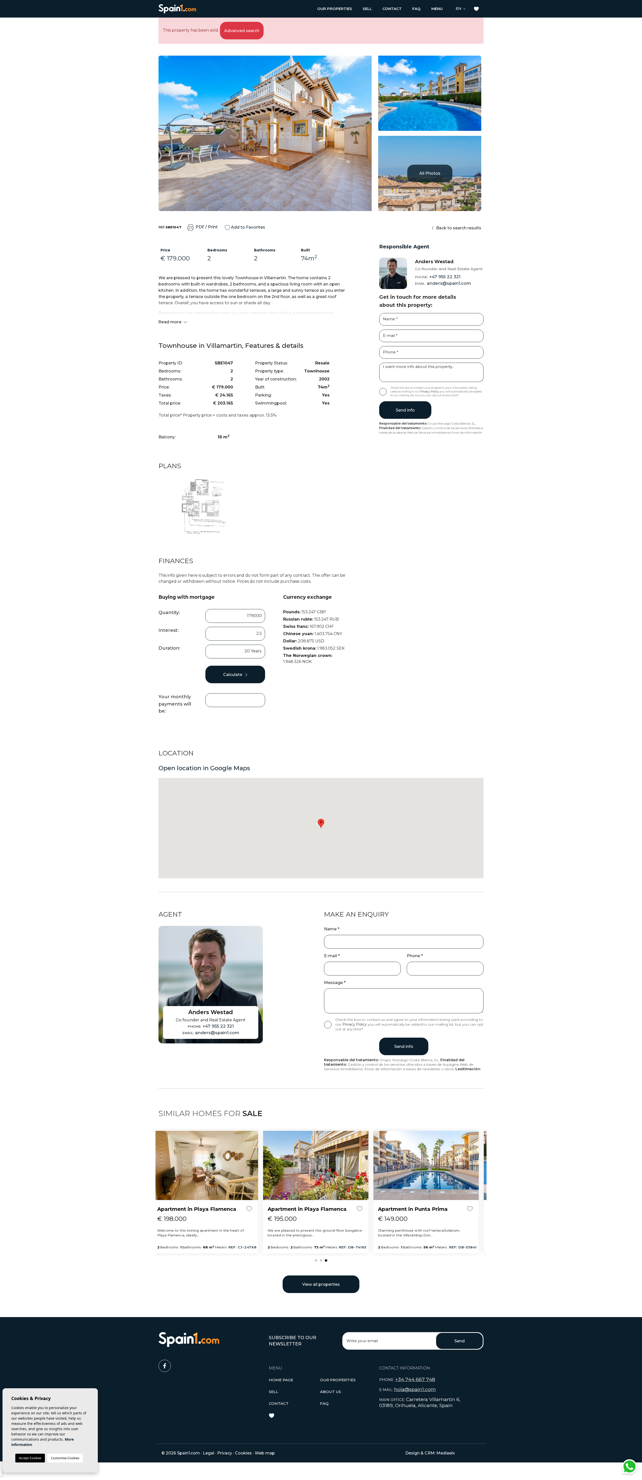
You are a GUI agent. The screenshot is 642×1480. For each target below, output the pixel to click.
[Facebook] (210, 1364)
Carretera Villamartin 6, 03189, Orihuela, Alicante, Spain (419, 1402)
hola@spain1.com (415, 1389)
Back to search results (458, 228)
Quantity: (169, 612)
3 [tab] (326, 1260)
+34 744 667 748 (415, 1379)
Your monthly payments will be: (174, 704)
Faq (416, 8)
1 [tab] (316, 1260)
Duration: (169, 648)
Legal (208, 1453)
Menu (437, 8)
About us (330, 1391)
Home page (281, 1379)
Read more (170, 322)
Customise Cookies (65, 1458)
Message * (335, 982)
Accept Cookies (30, 1458)
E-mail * (332, 955)
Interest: (168, 630)
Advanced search (241, 30)
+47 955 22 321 (437, 276)
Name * (331, 929)
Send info (405, 410)
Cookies (243, 1453)
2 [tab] (321, 1260)
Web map (265, 1453)
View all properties (321, 1284)
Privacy (224, 1453)
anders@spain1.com (443, 283)
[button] (334, 8)
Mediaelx (445, 1453)
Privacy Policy (430, 391)
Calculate (233, 674)
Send (459, 1341)
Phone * (415, 955)
